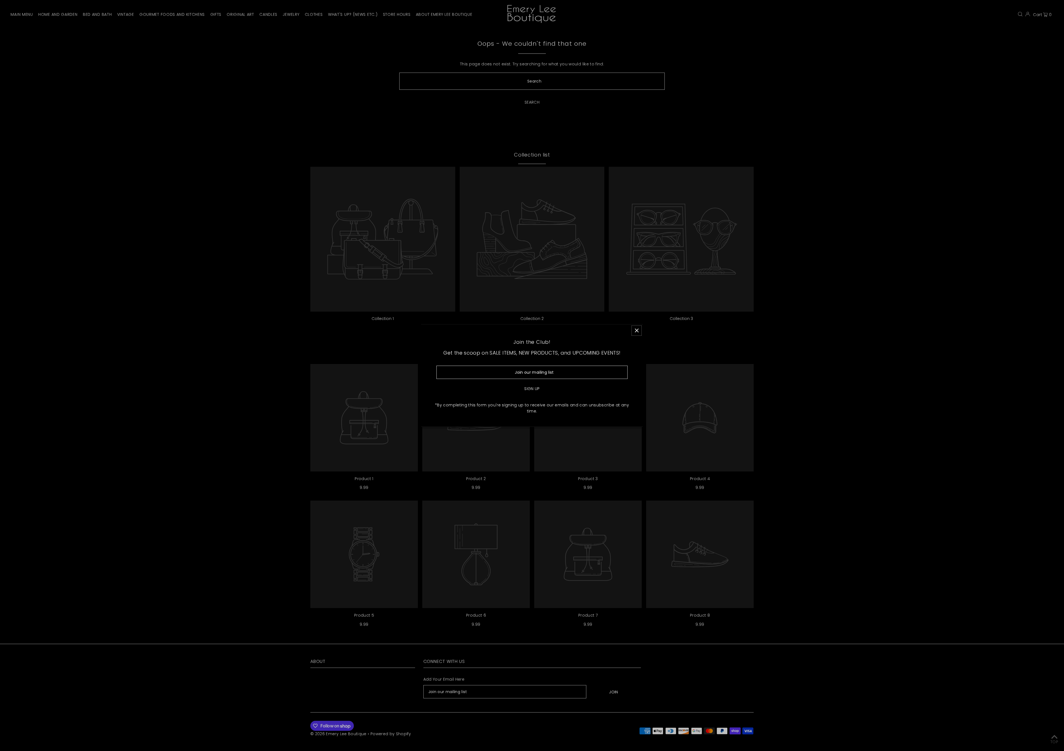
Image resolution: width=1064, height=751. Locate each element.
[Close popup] (636, 330)
